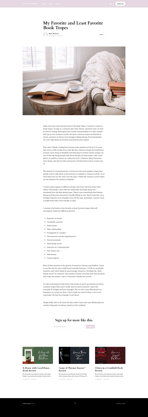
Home (44, 4)
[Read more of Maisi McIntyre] (45, 34)
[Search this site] (106, 3)
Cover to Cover (30, 3)
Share (101, 34)
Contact (58, 4)
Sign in (111, 4)
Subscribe (120, 4)
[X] (75, 403)
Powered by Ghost (120, 403)
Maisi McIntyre (54, 34)
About (51, 4)
